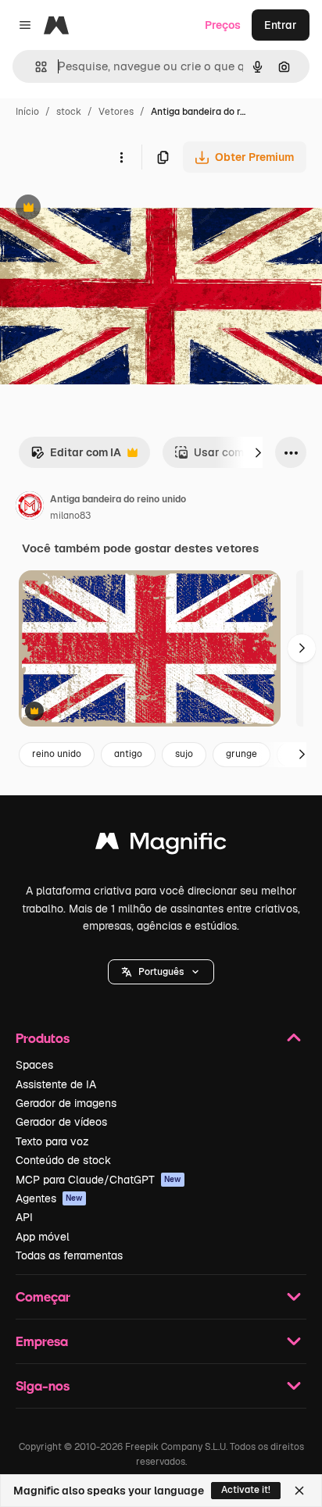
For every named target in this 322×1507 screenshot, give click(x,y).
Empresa (42, 1341)
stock (68, 111)
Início (27, 111)
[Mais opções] (121, 157)
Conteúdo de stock (63, 1160)
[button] (161, 971)
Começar (43, 1296)
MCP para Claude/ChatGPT (98, 1180)
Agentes (49, 1198)
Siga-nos (43, 1385)
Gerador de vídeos (61, 1122)
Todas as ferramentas (69, 1255)
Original (100, 209)
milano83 (70, 515)
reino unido (56, 754)
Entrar (280, 25)
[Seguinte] (258, 452)
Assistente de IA (56, 1084)
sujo (184, 754)
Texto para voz (52, 1141)
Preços (223, 25)
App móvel (43, 1237)
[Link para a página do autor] (30, 507)
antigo (128, 754)
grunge (241, 754)
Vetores (116, 111)
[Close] (299, 1490)
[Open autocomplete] (34, 67)
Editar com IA (75, 456)
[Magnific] (161, 845)
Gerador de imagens (66, 1103)
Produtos (43, 1038)
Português (161, 972)
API (24, 1217)
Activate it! (245, 1490)
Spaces (34, 1065)
